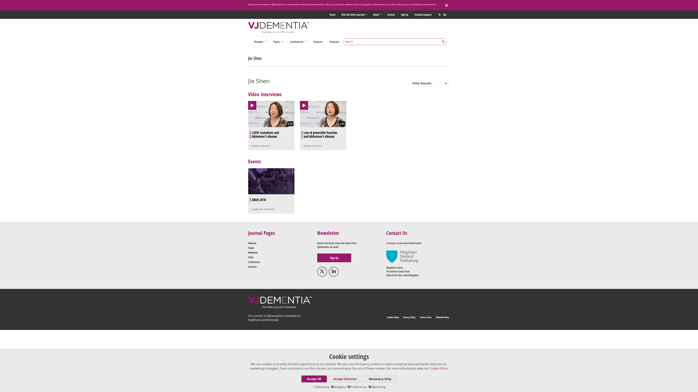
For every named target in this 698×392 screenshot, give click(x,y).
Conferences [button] (297, 42)
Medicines (253, 252)
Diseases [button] (259, 42)
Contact (391, 14)
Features (318, 42)
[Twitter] (439, 14)
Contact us (393, 243)
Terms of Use (426, 317)
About (376, 14)
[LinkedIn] (444, 14)
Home (332, 14)
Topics (251, 248)
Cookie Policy (393, 317)
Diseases (252, 243)
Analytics (340, 387)
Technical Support (423, 14)
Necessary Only (380, 379)
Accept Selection (345, 379)
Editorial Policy (442, 317)
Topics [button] (277, 42)
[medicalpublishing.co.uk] (402, 256)
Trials (250, 257)
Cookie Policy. (439, 368)
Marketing (378, 387)
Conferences (254, 262)
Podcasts (334, 42)
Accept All (314, 379)
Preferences (359, 387)
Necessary (323, 387)
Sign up (404, 14)
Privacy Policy (409, 317)
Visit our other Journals (353, 14)
